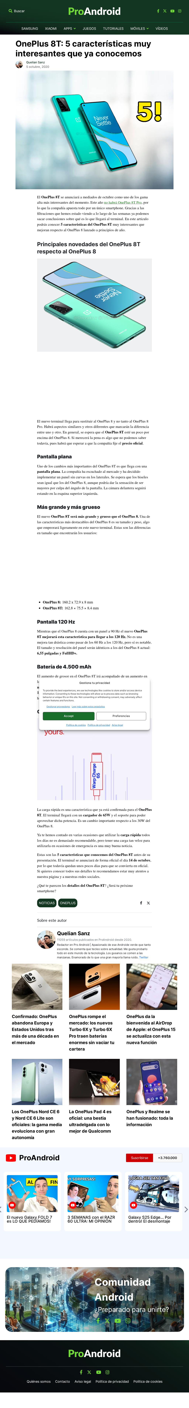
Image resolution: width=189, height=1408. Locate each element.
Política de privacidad (99, 725)
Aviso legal (117, 725)
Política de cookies (76, 725)
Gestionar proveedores (58, 706)
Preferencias (121, 716)
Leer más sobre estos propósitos (88, 706)
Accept (69, 716)
